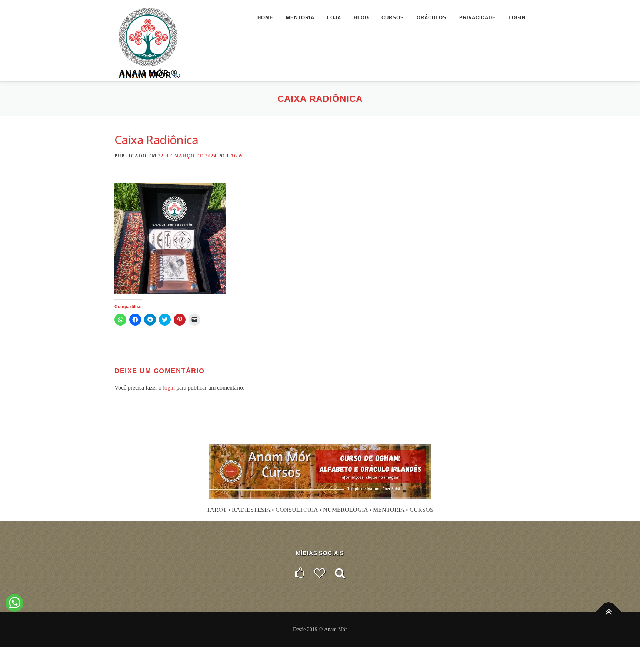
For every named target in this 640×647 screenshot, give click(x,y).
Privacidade (477, 17)
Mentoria (300, 17)
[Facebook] (299, 573)
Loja (334, 17)
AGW (236, 156)
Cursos (392, 17)
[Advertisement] (320, 424)
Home (265, 17)
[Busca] (340, 573)
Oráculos (432, 17)
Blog (361, 17)
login (169, 387)
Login (517, 17)
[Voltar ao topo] (609, 612)
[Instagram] (319, 573)
